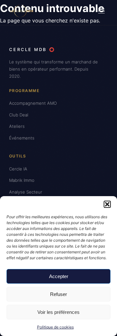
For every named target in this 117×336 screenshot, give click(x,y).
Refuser (58, 294)
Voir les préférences (58, 312)
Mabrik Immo (21, 180)
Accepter (58, 276)
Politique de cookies (55, 327)
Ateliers (17, 126)
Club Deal (18, 114)
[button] (107, 204)
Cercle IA (18, 168)
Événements (21, 138)
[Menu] (101, 11)
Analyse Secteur (25, 192)
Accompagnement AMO (33, 103)
